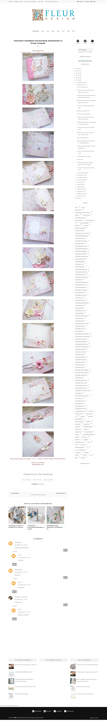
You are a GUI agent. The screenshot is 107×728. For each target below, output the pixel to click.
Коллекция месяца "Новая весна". (85, 694)
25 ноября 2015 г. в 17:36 (21, 572)
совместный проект (79, 447)
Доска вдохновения (84, 222)
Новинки (88, 421)
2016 (58, 31)
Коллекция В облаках (80, 238)
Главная (10, 1)
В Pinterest (49, 479)
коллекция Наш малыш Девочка (82, 333)
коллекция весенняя (79, 243)
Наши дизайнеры (78, 419)
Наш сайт (41, 1)
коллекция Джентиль (79, 266)
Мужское (82, 416)
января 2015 (80, 196)
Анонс (76, 207)
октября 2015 (80, 175)
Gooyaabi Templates (39, 717)
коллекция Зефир (79, 279)
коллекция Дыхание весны (81, 269)
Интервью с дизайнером (80, 228)
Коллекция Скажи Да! (79, 367)
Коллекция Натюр (79, 331)
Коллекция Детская (79, 264)
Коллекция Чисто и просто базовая (82, 390)
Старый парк (78, 452)
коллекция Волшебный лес (81, 251)
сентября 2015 (81, 177)
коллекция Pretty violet (80, 411)
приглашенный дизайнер (88, 434)
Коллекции (35, 31)
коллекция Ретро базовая (80, 359)
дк (75, 222)
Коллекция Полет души (80, 351)
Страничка (86, 452)
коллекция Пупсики (79, 354)
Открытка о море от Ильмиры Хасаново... (16, 526)
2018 (68, 31)
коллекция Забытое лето (80, 274)
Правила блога (19, 1)
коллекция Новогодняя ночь (81, 344)
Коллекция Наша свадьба (80, 339)
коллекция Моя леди (79, 230)
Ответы (15, 551)
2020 (77, 68)
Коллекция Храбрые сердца (81, 382)
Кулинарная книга (79, 413)
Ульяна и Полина (21, 597)
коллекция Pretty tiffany (80, 408)
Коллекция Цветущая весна (81, 385)
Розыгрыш (77, 439)
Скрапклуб (83, 444)
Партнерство (78, 429)
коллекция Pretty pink (80, 406)
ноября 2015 (80, 84)
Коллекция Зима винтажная (81, 282)
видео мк (77, 215)
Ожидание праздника (88, 426)
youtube (85, 43)
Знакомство (85, 225)
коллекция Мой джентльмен (81, 315)
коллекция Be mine (79, 403)
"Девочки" (34, 459)
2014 (48, 31)
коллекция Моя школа (80, 326)
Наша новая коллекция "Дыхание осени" (25, 686)
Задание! (77, 225)
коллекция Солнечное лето (81, 375)
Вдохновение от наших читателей (82, 212)
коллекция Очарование (80, 349)
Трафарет (77, 455)
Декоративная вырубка (80, 217)
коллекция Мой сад (79, 318)
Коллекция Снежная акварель (81, 372)
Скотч (76, 444)
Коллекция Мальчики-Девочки (81, 302)
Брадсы (83, 207)
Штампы (83, 457)
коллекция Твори (79, 377)
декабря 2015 (80, 82)
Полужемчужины (88, 431)
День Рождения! (89, 220)
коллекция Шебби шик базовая (82, 395)
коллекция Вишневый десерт (81, 248)
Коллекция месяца (79, 305)
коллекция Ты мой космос (81, 380)
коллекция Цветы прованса (81, 388)
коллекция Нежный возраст (81, 341)
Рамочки (77, 437)
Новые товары (87, 424)
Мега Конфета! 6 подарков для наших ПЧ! (25, 664)
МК (75, 416)
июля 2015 (80, 182)
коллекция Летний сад (80, 300)
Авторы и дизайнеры (31, 1)
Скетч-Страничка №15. (83, 137)
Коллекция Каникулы (80, 292)
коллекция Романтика (80, 362)
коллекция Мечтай (79, 308)
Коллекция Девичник (79, 261)
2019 (73, 31)
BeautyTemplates (21, 717)
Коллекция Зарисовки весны (81, 277)
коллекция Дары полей (80, 259)
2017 (63, 31)
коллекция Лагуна (79, 297)
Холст (91, 455)
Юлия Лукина (33, 52)
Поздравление (78, 431)
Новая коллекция (79, 421)
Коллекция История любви (81, 290)
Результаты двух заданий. (84, 114)
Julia (19, 555)
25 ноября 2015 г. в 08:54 (21, 545)
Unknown (18, 542)
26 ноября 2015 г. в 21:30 (24, 557)
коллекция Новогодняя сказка (82, 346)
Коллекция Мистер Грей (80, 310)
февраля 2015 (81, 193)
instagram (78, 43)
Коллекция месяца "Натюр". (84, 156)
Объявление (77, 426)
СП (87, 447)
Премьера (77, 434)
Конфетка (91, 411)
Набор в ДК (90, 416)
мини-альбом (89, 413)
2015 (53, 31)
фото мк (84, 455)
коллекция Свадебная (80, 364)
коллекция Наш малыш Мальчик (82, 336)
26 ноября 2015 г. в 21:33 (24, 584)
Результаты (84, 437)
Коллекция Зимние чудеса (81, 287)
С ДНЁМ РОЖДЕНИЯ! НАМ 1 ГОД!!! (23, 672)
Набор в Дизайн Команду (21, 694)
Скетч (89, 442)
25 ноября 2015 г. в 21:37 (21, 599)
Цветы (76, 457)
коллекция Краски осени (80, 295)
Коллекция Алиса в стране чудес (82, 233)
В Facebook (27, 479)
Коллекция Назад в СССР (80, 328)
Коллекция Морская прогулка (81, 323)
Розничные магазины (51, 1)
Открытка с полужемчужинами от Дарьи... (35, 527)
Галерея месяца (86, 215)
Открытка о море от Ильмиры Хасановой (87, 664)
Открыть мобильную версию (38, 494)
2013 (43, 31)
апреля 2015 (80, 189)
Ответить (65, 550)
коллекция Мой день (79, 313)
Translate (89, 52)
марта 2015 (80, 191)
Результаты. (80, 159)
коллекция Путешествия (80, 357)
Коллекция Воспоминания (81, 253)
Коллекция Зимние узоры (80, 284)
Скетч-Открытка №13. (82, 173)
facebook (92, 43)
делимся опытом (79, 220)
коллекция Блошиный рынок (81, 235)
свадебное (85, 439)
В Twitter (38, 479)
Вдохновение (40, 484)
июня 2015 (80, 184)
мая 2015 (79, 186)
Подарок (86, 429)
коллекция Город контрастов (81, 256)
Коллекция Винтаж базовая (81, 246)
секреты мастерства (79, 442)
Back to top (94, 717)
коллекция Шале (78, 393)
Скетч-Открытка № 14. (82, 87)
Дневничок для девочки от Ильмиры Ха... (55, 527)
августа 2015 (80, 179)
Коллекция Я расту (79, 398)
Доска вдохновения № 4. (83, 110)
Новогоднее (77, 424)
